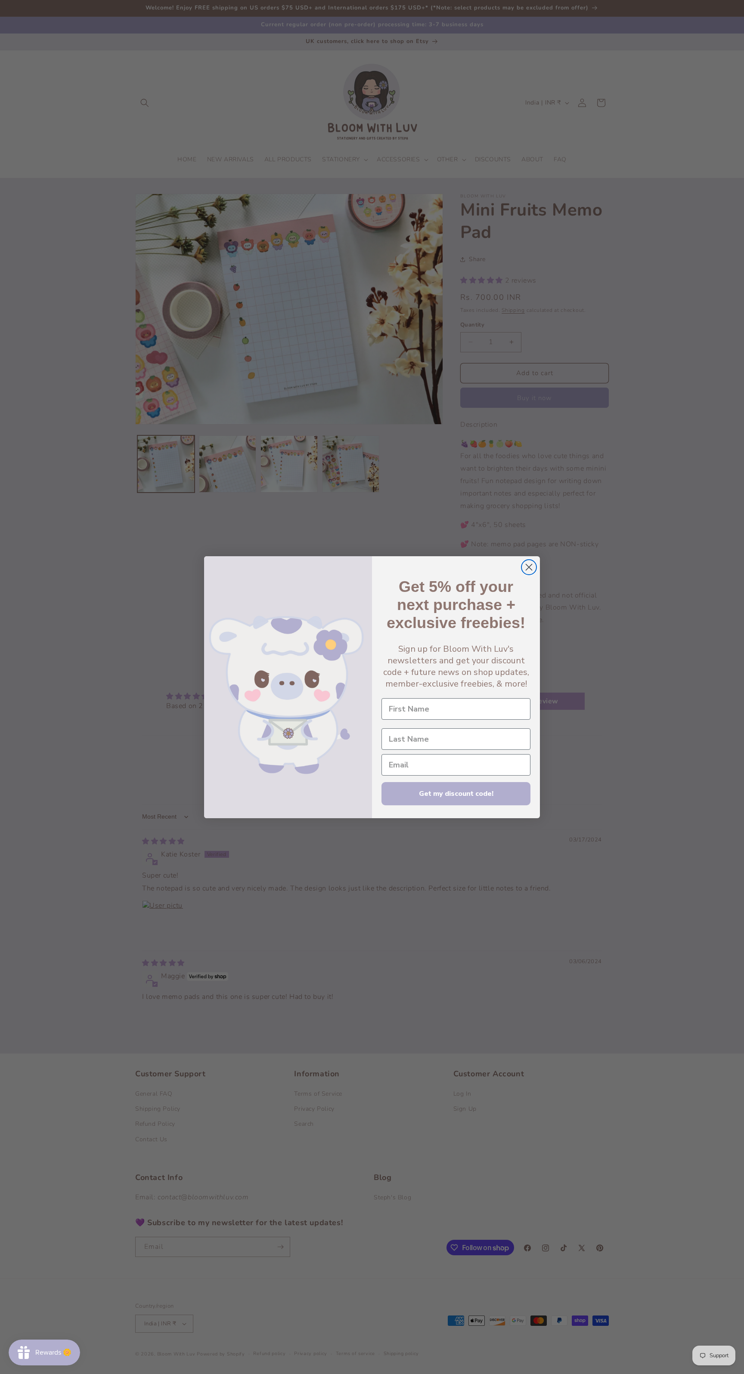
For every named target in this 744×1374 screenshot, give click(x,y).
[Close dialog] (528, 567)
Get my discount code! (456, 793)
